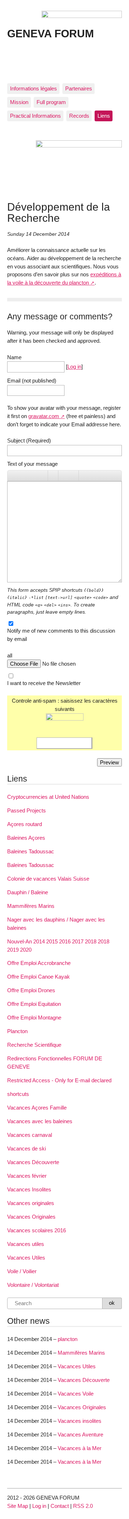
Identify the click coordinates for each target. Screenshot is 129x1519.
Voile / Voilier (22, 1271)
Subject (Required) (29, 440)
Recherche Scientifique (34, 1045)
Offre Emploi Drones (31, 990)
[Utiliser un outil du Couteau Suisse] (84, 475)
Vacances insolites (79, 1421)
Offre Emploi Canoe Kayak (38, 977)
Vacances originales (30, 1203)
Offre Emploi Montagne (34, 1017)
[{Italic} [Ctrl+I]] (23, 475)
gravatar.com (43, 416)
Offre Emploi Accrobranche (39, 963)
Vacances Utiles (26, 1258)
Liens (103, 116)
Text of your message (32, 464)
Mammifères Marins (30, 906)
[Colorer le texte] (33, 475)
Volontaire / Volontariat (33, 1285)
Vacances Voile (76, 1394)
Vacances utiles (25, 1244)
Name (14, 357)
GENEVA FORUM (50, 33)
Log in (74, 367)
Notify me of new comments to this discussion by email (61, 635)
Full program (51, 102)
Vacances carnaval (29, 1135)
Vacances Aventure (80, 1434)
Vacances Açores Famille (37, 1108)
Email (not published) (31, 381)
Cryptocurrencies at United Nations (48, 797)
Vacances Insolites (29, 1189)
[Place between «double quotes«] (73, 475)
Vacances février (27, 1176)
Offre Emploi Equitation (34, 1004)
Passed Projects (26, 810)
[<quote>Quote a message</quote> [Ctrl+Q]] (63, 475)
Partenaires (78, 88)
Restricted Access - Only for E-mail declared (59, 1080)
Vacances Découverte (33, 1162)
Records (79, 116)
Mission (19, 102)
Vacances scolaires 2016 (36, 1230)
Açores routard (24, 824)
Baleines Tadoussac (30, 851)
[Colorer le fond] (43, 475)
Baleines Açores (26, 838)
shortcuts (18, 1094)
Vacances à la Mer (79, 1448)
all (9, 655)
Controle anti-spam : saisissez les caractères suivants (65, 705)
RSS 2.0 (83, 1506)
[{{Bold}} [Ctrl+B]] (13, 475)
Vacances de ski (26, 1148)
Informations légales (33, 88)
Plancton (17, 1031)
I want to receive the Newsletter (44, 683)
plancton (67, 1339)
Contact (60, 1506)
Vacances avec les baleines (39, 1121)
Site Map (17, 1506)
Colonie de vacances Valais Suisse (48, 879)
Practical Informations (35, 116)
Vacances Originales (31, 1217)
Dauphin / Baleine (27, 892)
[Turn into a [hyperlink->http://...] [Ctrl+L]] (53, 475)
